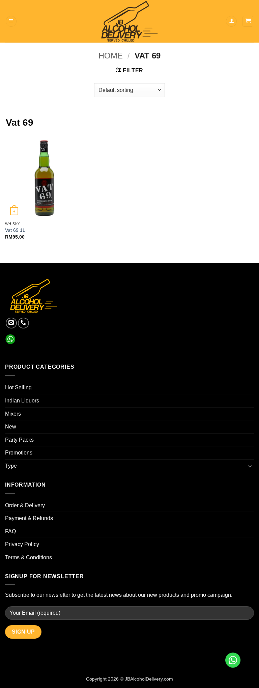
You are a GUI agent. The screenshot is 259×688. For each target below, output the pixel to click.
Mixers (13, 414)
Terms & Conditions (28, 557)
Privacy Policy (22, 544)
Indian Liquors (22, 400)
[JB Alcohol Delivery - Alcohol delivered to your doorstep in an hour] (129, 21)
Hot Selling (18, 387)
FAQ (10, 531)
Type (11, 466)
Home (110, 55)
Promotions (18, 453)
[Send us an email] (11, 323)
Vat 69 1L (15, 230)
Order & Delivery (25, 505)
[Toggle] (250, 466)
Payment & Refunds (29, 518)
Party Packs (19, 440)
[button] (11, 21)
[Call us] (23, 323)
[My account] (231, 21)
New (10, 426)
